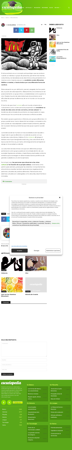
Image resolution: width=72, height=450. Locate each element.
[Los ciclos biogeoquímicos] (52, 59)
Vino (26, 273)
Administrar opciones (53, 250)
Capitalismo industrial (57, 430)
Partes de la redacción (57, 412)
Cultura (9, 213)
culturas (4, 164)
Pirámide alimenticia (56, 427)
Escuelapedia (12, 25)
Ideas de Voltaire (55, 399)
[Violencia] (12, 263)
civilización (31, 137)
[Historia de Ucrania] (36, 284)
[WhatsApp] (32, 30)
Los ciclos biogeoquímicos (61, 57)
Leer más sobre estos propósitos (19, 246)
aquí (9, 397)
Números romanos (33, 394)
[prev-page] (50, 65)
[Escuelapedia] (3, 25)
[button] (60, 197)
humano (19, 105)
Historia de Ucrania (31, 294)
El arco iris (4, 246)
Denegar (36, 250)
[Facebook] (16, 30)
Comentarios (8, 181)
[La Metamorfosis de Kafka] (52, 52)
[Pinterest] (26, 30)
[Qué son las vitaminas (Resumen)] (12, 284)
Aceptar (19, 250)
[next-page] (53, 65)
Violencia (4, 273)
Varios (4, 270)
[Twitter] (21, 30)
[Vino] (36, 263)
